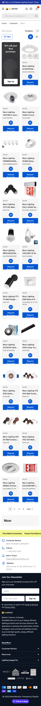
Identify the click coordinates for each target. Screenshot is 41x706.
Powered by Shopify (30, 696)
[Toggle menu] (3, 9)
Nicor (24, 62)
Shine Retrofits (15, 696)
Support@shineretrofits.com (17, 559)
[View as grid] (30, 36)
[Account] (26, 9)
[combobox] (20, 16)
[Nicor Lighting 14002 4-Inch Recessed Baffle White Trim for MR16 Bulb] (30, 97)
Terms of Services (31, 605)
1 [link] (10, 509)
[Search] (36, 16)
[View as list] (36, 36)
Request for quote (30, 83)
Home (4, 23)
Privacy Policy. (10, 607)
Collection (13, 23)
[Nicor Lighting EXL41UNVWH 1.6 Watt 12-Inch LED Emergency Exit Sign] (30, 468)
